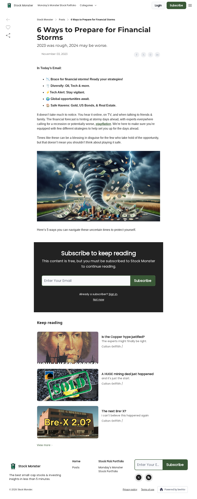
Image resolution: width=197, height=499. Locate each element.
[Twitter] (138, 477)
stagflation (103, 124)
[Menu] (190, 5)
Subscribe (176, 5)
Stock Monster (45, 19)
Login (158, 5)
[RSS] (148, 477)
